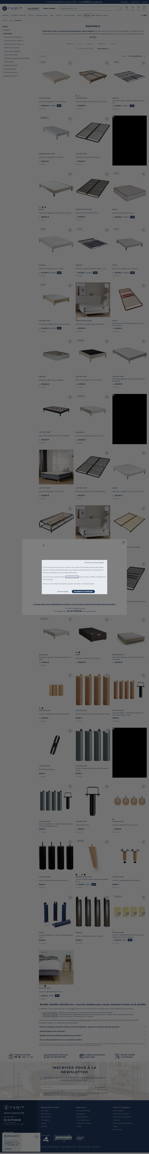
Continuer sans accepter (94, 562)
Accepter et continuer (83, 591)
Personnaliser (63, 591)
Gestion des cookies (72, 577)
